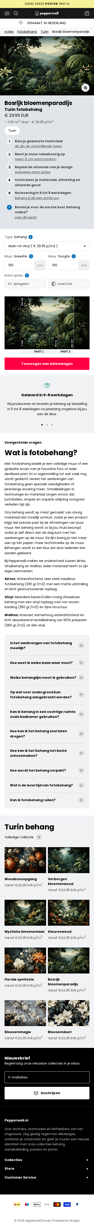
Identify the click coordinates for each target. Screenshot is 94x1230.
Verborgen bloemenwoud (60, 881)
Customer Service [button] (20, 1177)
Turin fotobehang (23, 109)
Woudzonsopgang (21, 879)
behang (20, 237)
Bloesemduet (60, 1032)
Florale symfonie (19, 979)
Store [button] (9, 1168)
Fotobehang (27, 31)
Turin (45, 31)
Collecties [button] (13, 1160)
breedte (20, 256)
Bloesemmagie (18, 1032)
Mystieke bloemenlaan (25, 931)
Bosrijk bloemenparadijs (70, 31)
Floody (46, 1220)
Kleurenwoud (59, 931)
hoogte (64, 256)
